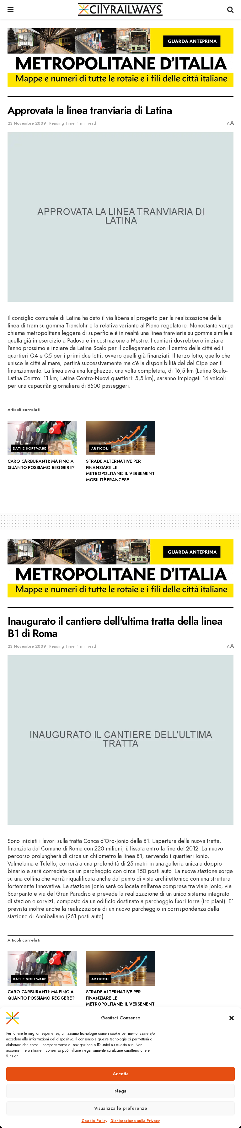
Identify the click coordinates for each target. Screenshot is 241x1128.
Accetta (121, 1073)
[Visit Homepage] (120, 9)
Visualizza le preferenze (120, 1108)
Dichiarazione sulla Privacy (135, 1121)
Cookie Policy (94, 1121)
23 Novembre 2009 (27, 123)
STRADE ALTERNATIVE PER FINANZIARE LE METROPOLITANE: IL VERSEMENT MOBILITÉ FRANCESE (120, 470)
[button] (231, 1018)
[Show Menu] (10, 9)
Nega (120, 1091)
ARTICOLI (100, 448)
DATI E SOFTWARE (29, 448)
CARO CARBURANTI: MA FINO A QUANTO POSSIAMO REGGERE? (41, 464)
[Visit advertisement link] (120, 62)
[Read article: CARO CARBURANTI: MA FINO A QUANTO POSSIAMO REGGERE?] (42, 438)
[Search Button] (230, 9)
